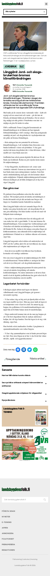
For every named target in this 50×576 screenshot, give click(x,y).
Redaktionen (8, 550)
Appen (5, 528)
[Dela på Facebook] (18, 349)
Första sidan (8, 511)
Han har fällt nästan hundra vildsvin (16, 375)
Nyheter (6, 517)
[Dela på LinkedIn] (23, 349)
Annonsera (8, 533)
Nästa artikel (37, 359)
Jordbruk (11, 67)
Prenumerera (8, 545)
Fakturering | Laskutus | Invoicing (25, 559)
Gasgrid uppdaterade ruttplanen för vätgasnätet (22, 393)
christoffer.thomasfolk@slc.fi (22, 87)
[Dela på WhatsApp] (35, 349)
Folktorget (8, 539)
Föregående (13, 359)
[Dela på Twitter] (29, 349)
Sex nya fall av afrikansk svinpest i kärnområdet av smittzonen (22, 384)
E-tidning (7, 522)
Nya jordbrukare (8, 400)
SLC (22, 67)
